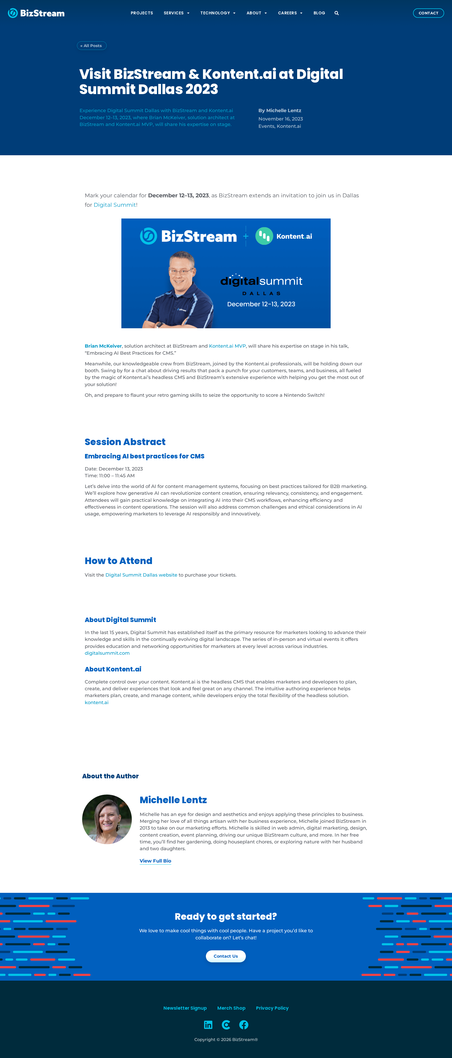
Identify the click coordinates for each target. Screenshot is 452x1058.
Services (174, 13)
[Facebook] (243, 1024)
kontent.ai (97, 702)
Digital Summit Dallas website (141, 575)
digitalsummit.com (107, 653)
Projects (142, 13)
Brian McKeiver (103, 346)
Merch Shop (231, 1008)
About (254, 13)
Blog (319, 13)
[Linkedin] (208, 1024)
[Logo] (226, 1024)
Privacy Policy (272, 1008)
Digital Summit (115, 205)
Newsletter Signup (185, 1008)
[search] (337, 13)
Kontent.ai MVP (227, 346)
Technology (215, 13)
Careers (287, 13)
